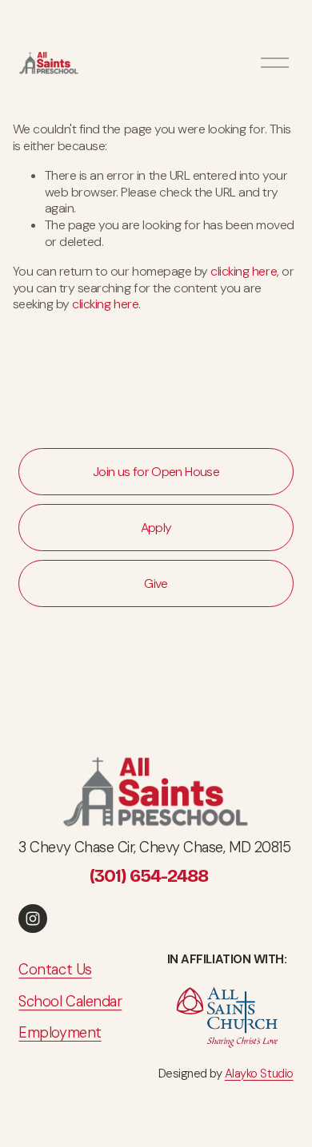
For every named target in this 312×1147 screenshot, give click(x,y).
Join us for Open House (156, 471)
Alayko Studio (259, 1074)
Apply (156, 527)
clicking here (243, 271)
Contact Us (54, 970)
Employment (59, 1033)
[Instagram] (32, 918)
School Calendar (70, 1002)
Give (155, 583)
